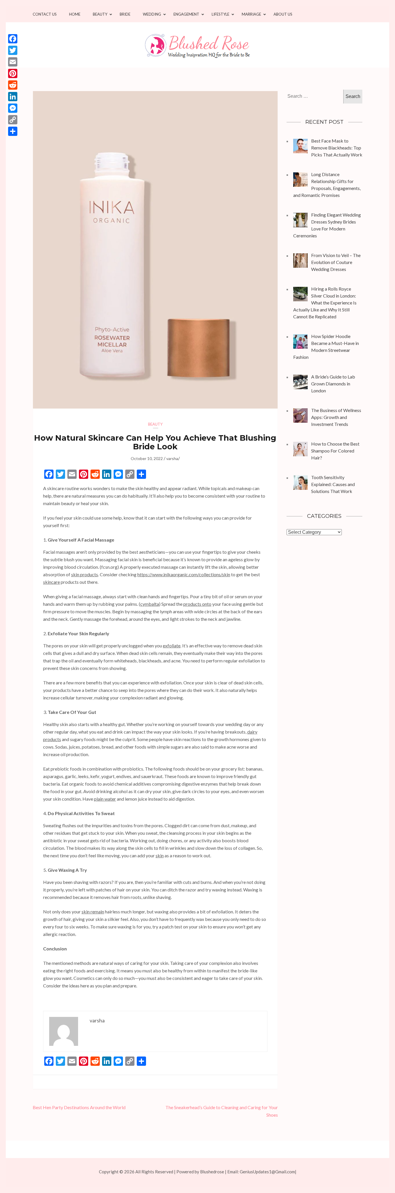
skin (160, 855)
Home (74, 14)
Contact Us (45, 14)
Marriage (251, 14)
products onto (197, 604)
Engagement (186, 14)
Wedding (152, 14)
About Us (283, 14)
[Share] (13, 131)
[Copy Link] (13, 119)
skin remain (93, 911)
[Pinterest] (13, 73)
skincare (51, 582)
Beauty (100, 14)
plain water (105, 799)
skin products (84, 574)
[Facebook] (13, 39)
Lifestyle (220, 14)
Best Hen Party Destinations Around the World (79, 1107)
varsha (172, 458)
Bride (125, 14)
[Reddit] (13, 85)
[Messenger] (13, 108)
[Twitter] (13, 50)
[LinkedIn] (13, 96)
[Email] (13, 62)
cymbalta (149, 604)
